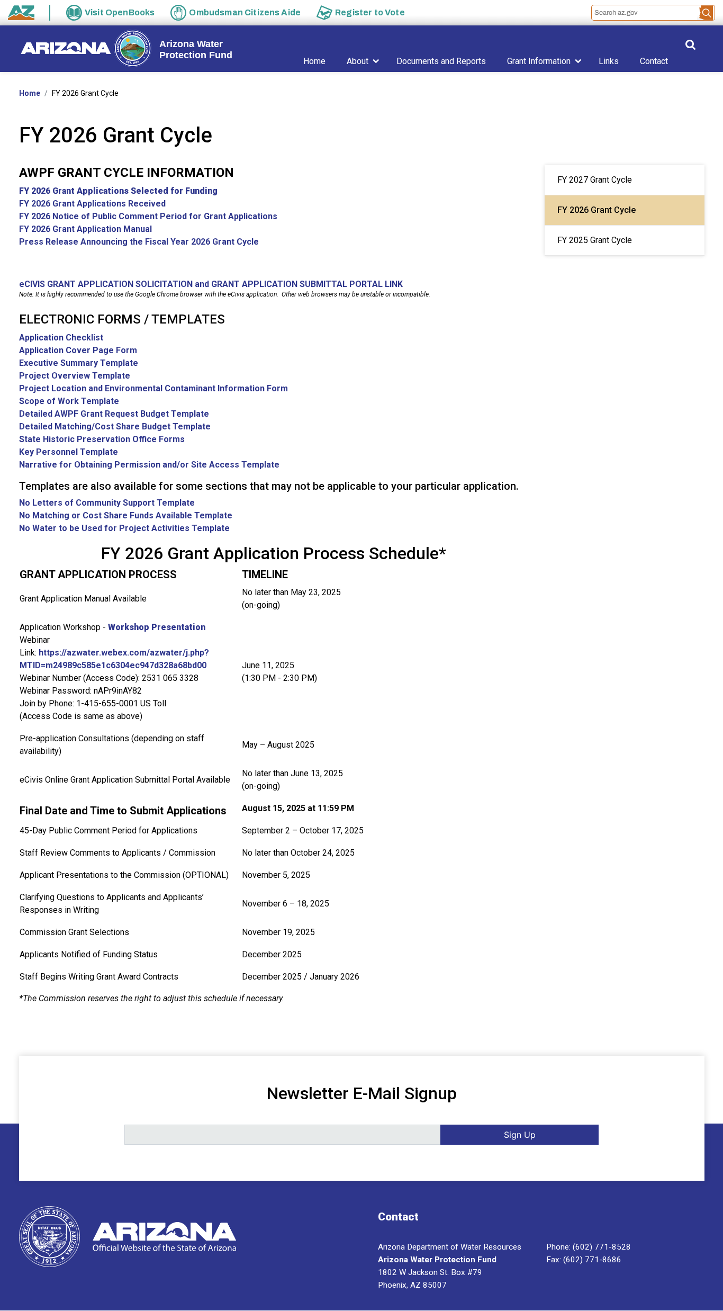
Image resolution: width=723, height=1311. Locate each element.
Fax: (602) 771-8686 (583, 1259)
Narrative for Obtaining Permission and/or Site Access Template (149, 465)
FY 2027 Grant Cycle (594, 180)
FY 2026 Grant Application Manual (85, 229)
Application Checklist (61, 338)
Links (609, 61)
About (357, 61)
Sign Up (520, 1134)
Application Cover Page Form (78, 350)
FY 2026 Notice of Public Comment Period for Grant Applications (148, 216)
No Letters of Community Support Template (107, 503)
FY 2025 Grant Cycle (594, 240)
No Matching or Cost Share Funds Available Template (125, 515)
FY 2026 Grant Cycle (596, 210)
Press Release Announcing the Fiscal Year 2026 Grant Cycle (139, 242)
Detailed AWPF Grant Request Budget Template (114, 414)
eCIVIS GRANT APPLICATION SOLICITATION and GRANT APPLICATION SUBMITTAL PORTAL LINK (211, 284)
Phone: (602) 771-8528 (588, 1247)
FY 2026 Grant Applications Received (92, 204)
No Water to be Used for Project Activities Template (124, 528)
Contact (654, 61)
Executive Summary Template (78, 363)
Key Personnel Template (68, 452)
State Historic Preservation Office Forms (102, 439)
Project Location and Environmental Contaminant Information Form (153, 388)
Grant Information (539, 61)
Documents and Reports (441, 61)
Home (314, 61)
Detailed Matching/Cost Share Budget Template (115, 426)
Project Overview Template (74, 376)
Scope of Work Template (69, 401)
